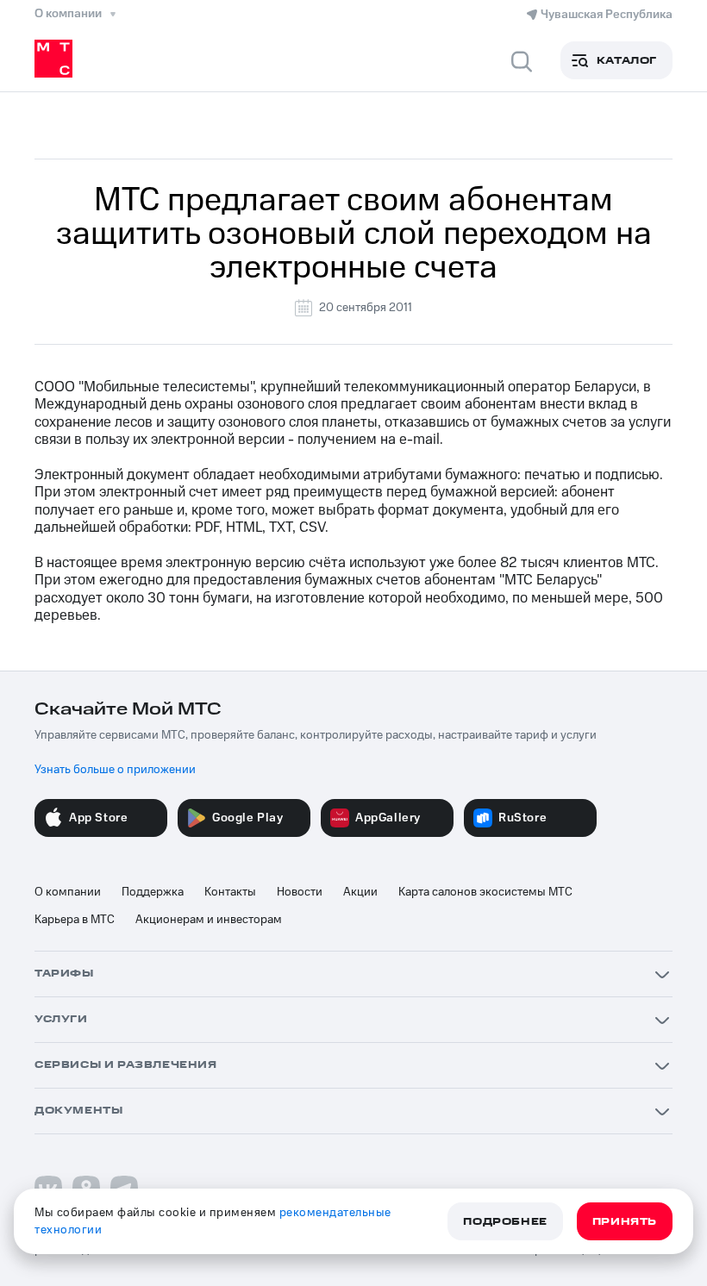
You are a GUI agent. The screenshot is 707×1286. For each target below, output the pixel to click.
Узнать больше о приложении (115, 769)
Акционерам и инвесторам (208, 919)
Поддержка (153, 892)
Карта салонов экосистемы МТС (485, 892)
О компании (67, 892)
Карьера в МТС (74, 919)
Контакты (230, 892)
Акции (360, 892)
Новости (299, 892)
